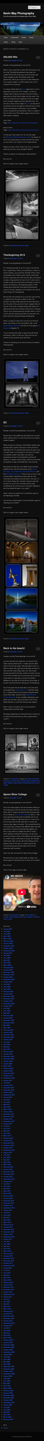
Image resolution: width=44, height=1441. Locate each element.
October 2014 (8, 1205)
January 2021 (8, 1054)
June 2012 (6, 1273)
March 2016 (7, 1164)
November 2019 (8, 1073)
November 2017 (8, 1116)
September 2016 (9, 1150)
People (24, 37)
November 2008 (8, 1369)
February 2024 (8, 991)
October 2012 (8, 1263)
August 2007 (7, 1405)
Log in (5, 1428)
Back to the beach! (14, 648)
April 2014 (6, 1220)
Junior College (13, 917)
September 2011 (9, 1294)
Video (20, 42)
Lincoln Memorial (15, 471)
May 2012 (6, 1275)
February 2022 (8, 1030)
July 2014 (6, 1212)
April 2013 (6, 1249)
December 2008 (8, 1366)
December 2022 (8, 1020)
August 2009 (7, 1354)
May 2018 (6, 1104)
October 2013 (8, 1234)
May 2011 (6, 1304)
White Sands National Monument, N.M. (18, 137)
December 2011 (8, 1287)
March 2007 (7, 1417)
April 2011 (6, 1306)
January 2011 (8, 1314)
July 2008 (6, 1378)
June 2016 (6, 1157)
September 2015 (9, 1179)
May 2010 (6, 1333)
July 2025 (6, 955)
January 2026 (8, 943)
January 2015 (8, 1198)
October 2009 (8, 1350)
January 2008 (8, 1393)
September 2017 (9, 1121)
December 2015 (8, 1172)
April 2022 (6, 1027)
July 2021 (6, 1042)
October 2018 (8, 1092)
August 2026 (7, 929)
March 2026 (7, 938)
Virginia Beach (35, 781)
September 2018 (9, 1095)
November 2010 (8, 1318)
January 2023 (8, 1018)
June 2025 (6, 958)
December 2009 (8, 1345)
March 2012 (7, 1280)
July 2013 (6, 1241)
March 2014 (7, 1222)
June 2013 (6, 1244)
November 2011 (8, 1289)
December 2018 (8, 1088)
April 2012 (6, 1277)
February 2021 (8, 1051)
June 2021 (6, 1044)
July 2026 (6, 931)
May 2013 (6, 1246)
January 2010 (8, 1342)
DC (5, 422)
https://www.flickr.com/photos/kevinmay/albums (23, 130)
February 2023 (8, 1015)
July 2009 (6, 1357)
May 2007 (6, 1412)
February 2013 (8, 1253)
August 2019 (7, 1080)
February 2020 (8, 1068)
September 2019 (9, 1078)
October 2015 (8, 1177)
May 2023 (6, 1013)
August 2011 (7, 1297)
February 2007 (8, 1419)
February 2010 (8, 1340)
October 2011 (8, 1292)
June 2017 (6, 1128)
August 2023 (7, 1006)
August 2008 (7, 1376)
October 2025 (8, 948)
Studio (6, 42)
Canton (27, 915)
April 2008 (6, 1386)
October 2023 (8, 1001)
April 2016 (6, 1162)
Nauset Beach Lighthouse (11, 325)
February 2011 (8, 1311)
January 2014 (8, 1227)
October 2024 (8, 977)
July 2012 (6, 1270)
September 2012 (9, 1265)
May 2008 (6, 1383)
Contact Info (14, 37)
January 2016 (8, 1169)
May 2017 (6, 1131)
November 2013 (8, 1232)
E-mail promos (14, 245)
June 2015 (6, 1186)
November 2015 (8, 1174)
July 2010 (6, 1328)
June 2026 (6, 934)
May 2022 (6, 1025)
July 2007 (6, 1407)
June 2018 (6, 1102)
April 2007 (6, 1414)
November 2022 (8, 1023)
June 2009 (6, 1359)
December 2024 (8, 972)
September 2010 (9, 1323)
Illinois (32, 915)
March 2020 (7, 1066)
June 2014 (6, 1215)
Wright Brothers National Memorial (24, 783)
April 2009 (6, 1364)
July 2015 (6, 1184)
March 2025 (7, 965)
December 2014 (8, 1201)
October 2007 (8, 1400)
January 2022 (8, 1032)
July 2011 (6, 1299)
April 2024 (6, 989)
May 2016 (6, 1160)
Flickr (24, 89)
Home (6, 37)
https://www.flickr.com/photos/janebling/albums (23, 123)
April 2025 (6, 962)
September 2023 (9, 1003)
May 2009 (6, 1362)
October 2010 (8, 1321)
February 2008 (8, 1390)
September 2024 (9, 979)
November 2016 (8, 1145)
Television (36, 917)
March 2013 (7, 1251)
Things (13, 42)
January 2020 (8, 1071)
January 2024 (8, 994)
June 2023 (6, 1011)
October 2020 (8, 1061)
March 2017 (7, 1136)
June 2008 (6, 1381)
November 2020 (8, 1059)
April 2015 (6, 1191)
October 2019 (8, 1075)
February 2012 (8, 1282)
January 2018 (8, 1112)
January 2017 (8, 1140)
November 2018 (8, 1090)
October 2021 (8, 1039)
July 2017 (6, 1126)
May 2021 (6, 1047)
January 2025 (8, 970)
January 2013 (8, 1256)
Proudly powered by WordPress (22, 1437)
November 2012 (8, 1261)
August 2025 (7, 953)
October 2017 (8, 1119)
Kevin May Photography (18, 13)
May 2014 (6, 1217)
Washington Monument (13, 474)
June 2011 (6, 1301)
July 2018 (6, 1100)
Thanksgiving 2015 (14, 254)
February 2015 (8, 1196)
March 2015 (7, 1193)
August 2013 (7, 1239)
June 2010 (6, 1330)
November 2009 (8, 1347)
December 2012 (8, 1258)
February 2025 (8, 967)
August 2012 (7, 1268)
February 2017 (8, 1138)
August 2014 (7, 1210)
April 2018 (6, 1107)
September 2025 (9, 951)
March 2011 (7, 1309)
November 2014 (8, 1203)
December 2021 (8, 1035)
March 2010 (7, 1338)
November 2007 (8, 1398)
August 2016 (7, 1152)
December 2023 (8, 996)
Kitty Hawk (16, 781)
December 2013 (8, 1229)
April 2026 (6, 936)
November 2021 (8, 1037)
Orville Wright (25, 781)
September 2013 (9, 1237)
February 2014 (8, 1225)
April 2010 (6, 1335)
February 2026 (8, 941)
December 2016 (8, 1143)
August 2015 (7, 1181)
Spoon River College (15, 794)
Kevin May (28, 779)
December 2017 (8, 1114)
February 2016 (8, 1167)
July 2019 (6, 1083)
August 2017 (7, 1124)
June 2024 (6, 987)
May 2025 (6, 960)
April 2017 (6, 1133)
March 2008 (7, 1388)
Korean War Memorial (29, 471)
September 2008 (9, 1374)
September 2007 (9, 1402)
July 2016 (6, 1155)
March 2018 (7, 1109)
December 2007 (8, 1395)
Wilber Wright (7, 783)
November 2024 (8, 975)
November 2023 (8, 999)
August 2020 (7, 1064)
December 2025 (8, 946)
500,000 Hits (10, 56)
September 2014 (9, 1208)
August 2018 (7, 1097)
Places (31, 37)
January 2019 (8, 1085)
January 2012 (8, 1285)
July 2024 (6, 984)
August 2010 (7, 1325)
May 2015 (6, 1188)
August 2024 (7, 982)
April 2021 (6, 1049)
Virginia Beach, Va (21, 690)
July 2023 (6, 1008)
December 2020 (8, 1056)
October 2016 (8, 1148)
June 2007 (6, 1410)
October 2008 (8, 1371)
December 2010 (8, 1316)
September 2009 (9, 1352)
